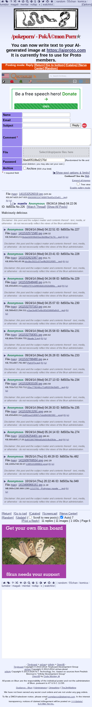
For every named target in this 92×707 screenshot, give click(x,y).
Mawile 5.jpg (33, 338)
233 (77, 355)
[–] (11, 203)
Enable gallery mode (80, 188)
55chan (71, 1)
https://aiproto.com (66, 50)
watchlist (48, 4)
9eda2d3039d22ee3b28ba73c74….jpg (41, 237)
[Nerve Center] (68, 513)
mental (24, 4)
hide (14, 194)
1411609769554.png (30, 460)
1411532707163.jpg (30, 306)
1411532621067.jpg (30, 257)
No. (18, 206)
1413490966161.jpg (30, 484)
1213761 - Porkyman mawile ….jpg (47, 488)
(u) (10, 200)
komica (82, 1)
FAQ (87, 176)
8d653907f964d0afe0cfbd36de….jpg (43, 439)
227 (77, 229)
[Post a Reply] (30, 520)
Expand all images (81, 180)
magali (15, 4)
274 (77, 432)
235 (77, 407)
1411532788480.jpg (30, 359)
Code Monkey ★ (52, 676)
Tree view (85, 184)
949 (76, 481)
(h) (7, 200)
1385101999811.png (36, 464)
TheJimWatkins (68, 687)
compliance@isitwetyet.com (61, 696)
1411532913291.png (30, 411)
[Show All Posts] (57, 206)
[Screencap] (49, 513)
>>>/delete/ (77, 701)
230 (77, 303)
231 (77, 330)
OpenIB (61, 664)
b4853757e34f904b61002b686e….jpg (41, 286)
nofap (33, 4)
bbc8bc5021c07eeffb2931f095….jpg (43, 261)
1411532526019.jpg (31, 194)
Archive (39, 168)
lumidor (4, 4)
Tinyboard (32, 664)
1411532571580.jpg (30, 233)
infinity (51, 664)
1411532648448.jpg (30, 282)
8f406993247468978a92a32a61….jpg (47, 197)
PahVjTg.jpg (33, 363)
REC (84, 126)
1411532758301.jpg (30, 334)
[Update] (21, 517)
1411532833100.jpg (30, 383)
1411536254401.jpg (30, 436)
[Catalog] (71, 65)
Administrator (40, 687)
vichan (43, 664)
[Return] (39, 65)
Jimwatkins (54, 687)
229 (77, 278)
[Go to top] (20, 513)
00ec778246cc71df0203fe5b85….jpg (46, 387)
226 (22, 206)
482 (76, 456)
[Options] (87, 4)
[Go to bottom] (55, 65)
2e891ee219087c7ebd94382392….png (42, 415)
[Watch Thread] (36, 206)
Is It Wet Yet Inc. (46, 703)
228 (77, 254)
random (60, 1)
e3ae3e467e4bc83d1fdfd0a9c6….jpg (46, 310)
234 (77, 379)
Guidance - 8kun (24, 687)
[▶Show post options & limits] (71, 172)
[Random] (51, 68)
